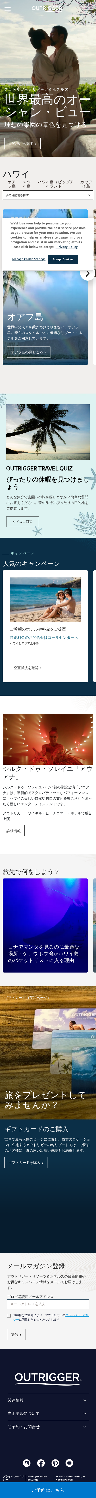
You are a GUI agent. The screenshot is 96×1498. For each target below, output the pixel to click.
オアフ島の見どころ (27, 352)
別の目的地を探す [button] (17, 195)
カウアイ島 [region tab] (86, 184)
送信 (14, 1334)
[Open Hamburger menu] (7, 9)
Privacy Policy (67, 247)
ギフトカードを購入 (24, 1162)
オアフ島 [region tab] (12, 184)
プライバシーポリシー (13, 1478)
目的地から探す (20, 143)
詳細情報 (13, 831)
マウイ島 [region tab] (27, 184)
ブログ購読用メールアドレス (30, 1296)
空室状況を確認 (26, 667)
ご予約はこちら (48, 1490)
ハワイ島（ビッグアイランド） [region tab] (56, 184)
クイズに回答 (22, 521)
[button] (87, 273)
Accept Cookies (63, 259)
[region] (48, 244)
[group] (45, 925)
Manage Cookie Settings (29, 259)
